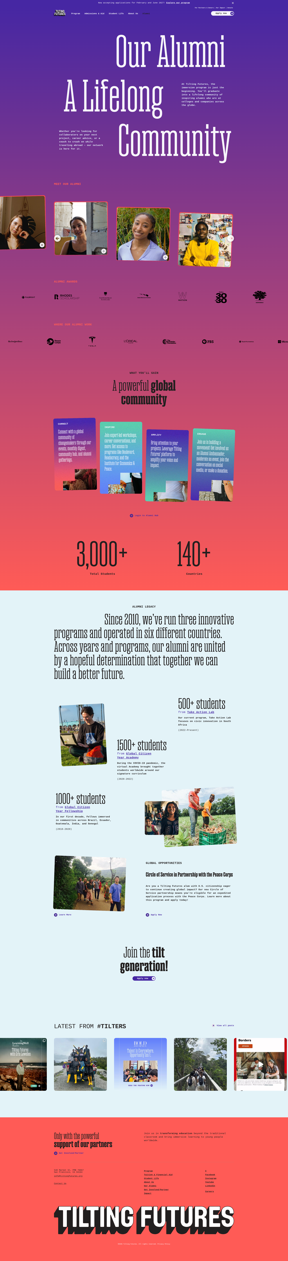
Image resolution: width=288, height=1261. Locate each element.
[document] (144, 630)
